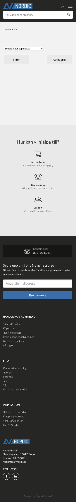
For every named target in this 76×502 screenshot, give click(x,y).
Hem (6, 29)
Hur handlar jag (12, 332)
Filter (16, 59)
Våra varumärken (13, 420)
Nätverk (7, 372)
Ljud (5, 380)
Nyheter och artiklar (14, 412)
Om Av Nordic (11, 424)
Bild (5, 385)
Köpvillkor (8, 328)
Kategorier (60, 59)
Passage (8, 376)
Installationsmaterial (15, 389)
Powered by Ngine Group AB (38, 496)
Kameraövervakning (15, 368)
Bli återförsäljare (13, 324)
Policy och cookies (13, 341)
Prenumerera (37, 295)
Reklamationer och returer (18, 336)
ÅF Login (8, 345)
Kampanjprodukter (14, 416)
